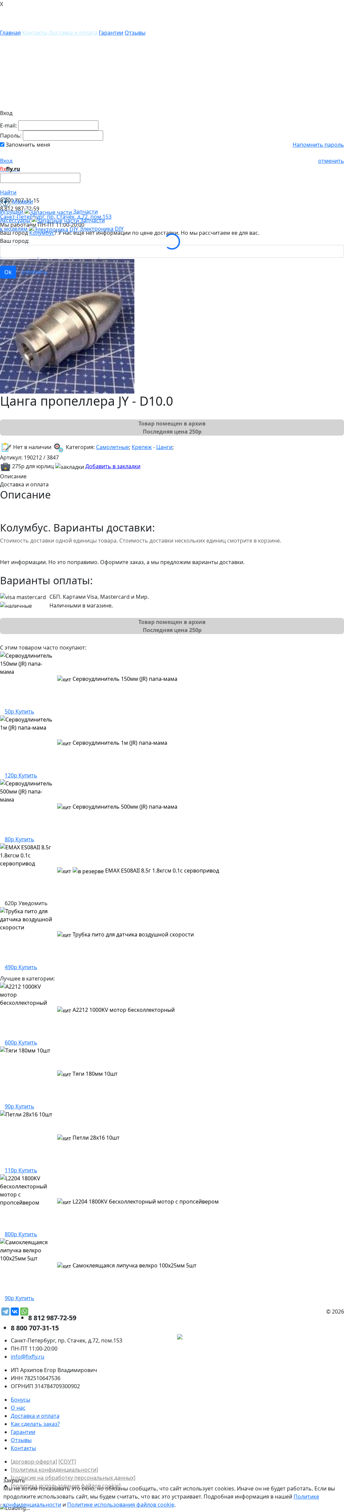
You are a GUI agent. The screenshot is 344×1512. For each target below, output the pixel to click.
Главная (10, 32)
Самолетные (112, 447)
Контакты (34, 32)
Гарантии (111, 32)
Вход (6, 160)
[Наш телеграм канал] (210, 1337)
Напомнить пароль (318, 144)
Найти (8, 192)
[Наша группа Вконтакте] (293, 1337)
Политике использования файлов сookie (120, 1504)
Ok (8, 272)
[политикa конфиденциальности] (54, 1469)
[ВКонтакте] (15, 1311)
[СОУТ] (67, 1461)
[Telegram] (5, 1311)
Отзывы (135, 32)
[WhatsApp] (24, 1311)
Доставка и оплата (73, 32)
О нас (18, 1407)
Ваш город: (14, 241)
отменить (331, 160)
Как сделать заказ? (35, 1424)
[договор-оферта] (34, 1461)
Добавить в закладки (112, 466)
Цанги (164, 447)
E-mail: (8, 125)
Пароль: (11, 135)
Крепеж (142, 447)
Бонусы (20, 1399)
